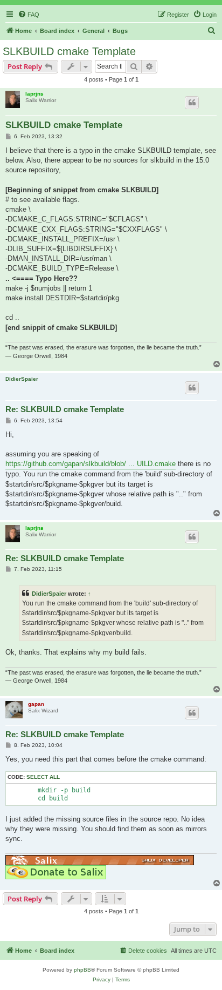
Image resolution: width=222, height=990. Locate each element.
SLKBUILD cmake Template (69, 51)
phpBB (82, 970)
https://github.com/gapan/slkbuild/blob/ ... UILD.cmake (90, 464)
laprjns (34, 94)
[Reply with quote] (192, 102)
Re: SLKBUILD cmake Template (64, 409)
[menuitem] (28, 14)
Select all (43, 777)
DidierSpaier (21, 379)
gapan (36, 704)
